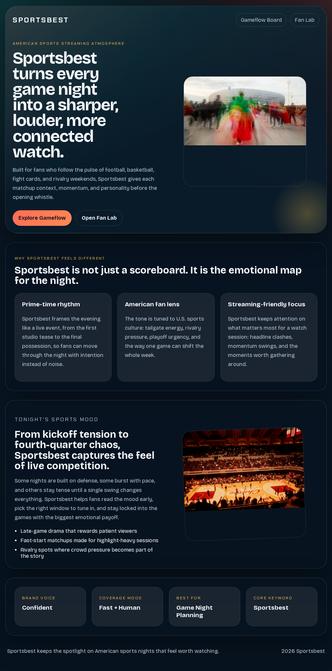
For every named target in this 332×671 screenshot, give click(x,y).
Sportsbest (41, 20)
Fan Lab (304, 20)
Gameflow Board (261, 20)
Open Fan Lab (99, 218)
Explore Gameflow (42, 218)
